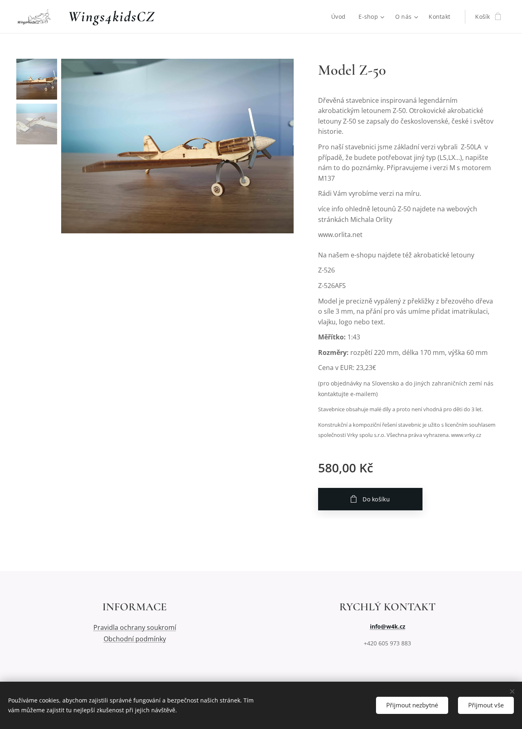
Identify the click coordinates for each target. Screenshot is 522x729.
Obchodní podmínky (135, 638)
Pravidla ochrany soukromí (134, 627)
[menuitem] (340, 17)
